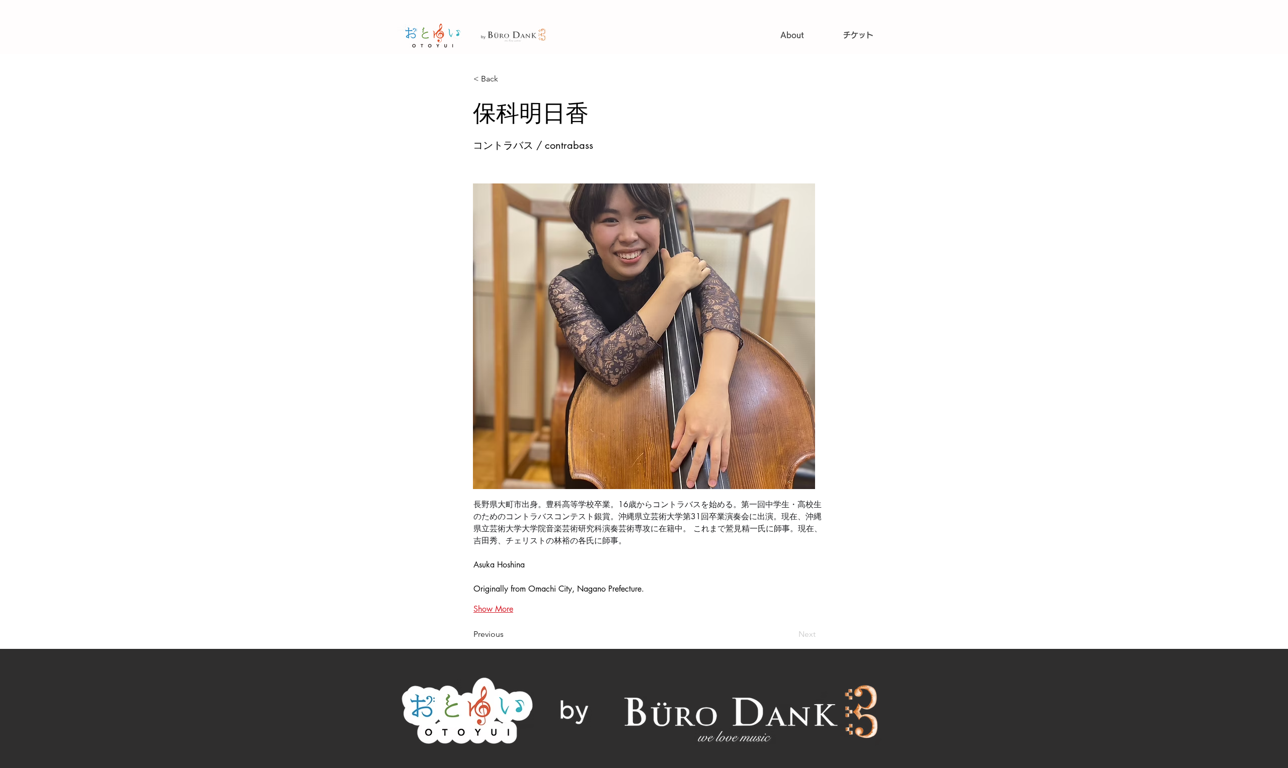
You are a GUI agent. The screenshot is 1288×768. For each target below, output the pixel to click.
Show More (493, 609)
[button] (506, 79)
